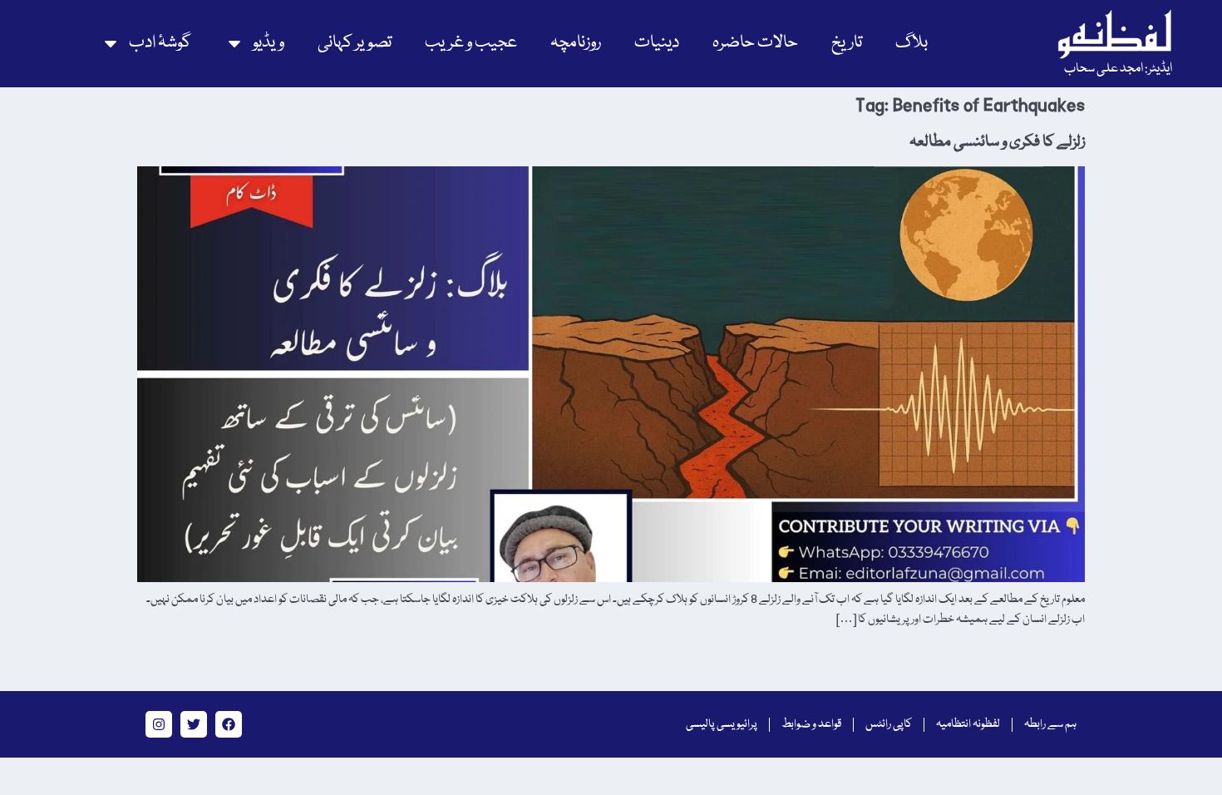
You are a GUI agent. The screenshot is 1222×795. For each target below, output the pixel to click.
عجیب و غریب (471, 43)
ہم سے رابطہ (1050, 724)
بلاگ (911, 43)
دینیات (656, 43)
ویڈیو (268, 43)
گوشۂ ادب (160, 43)
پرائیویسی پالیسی (721, 724)
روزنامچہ (575, 43)
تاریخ (846, 43)
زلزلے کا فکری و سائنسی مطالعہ (997, 142)
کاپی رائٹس (888, 724)
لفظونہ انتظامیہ (968, 724)
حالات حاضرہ (755, 43)
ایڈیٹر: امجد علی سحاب (1118, 69)
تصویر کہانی (355, 43)
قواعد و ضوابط (811, 724)
